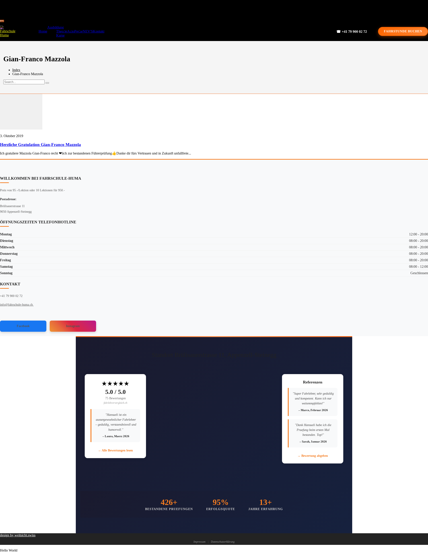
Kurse (60, 35)
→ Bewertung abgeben (312, 455)
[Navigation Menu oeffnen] (2, 21)
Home (43, 31)
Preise (78, 31)
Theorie (61, 31)
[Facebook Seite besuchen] (211, 9)
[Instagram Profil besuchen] (226, 9)
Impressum (199, 541)
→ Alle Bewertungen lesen (115, 450)
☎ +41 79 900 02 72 (351, 31)
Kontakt (98, 31)
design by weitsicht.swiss (17, 535)
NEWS (88, 31)
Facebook (23, 326)
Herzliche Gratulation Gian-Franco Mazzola (40, 144)
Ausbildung (55, 27)
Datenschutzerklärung (223, 541)
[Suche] (47, 83)
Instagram (73, 326)
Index (16, 70)
